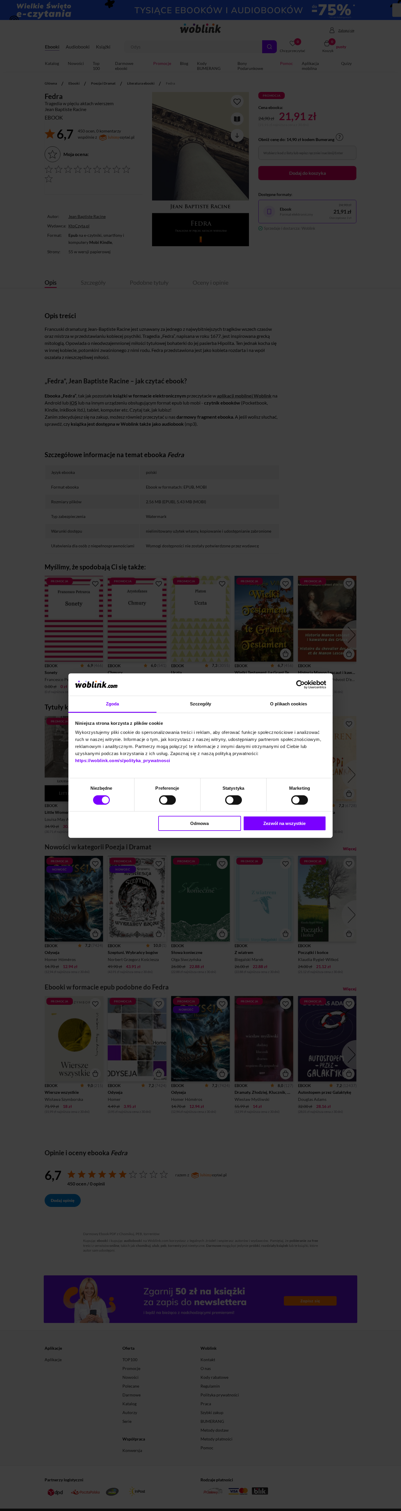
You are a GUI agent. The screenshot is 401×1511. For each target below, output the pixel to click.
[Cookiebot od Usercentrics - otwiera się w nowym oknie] (300, 684)
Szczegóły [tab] (200, 703)
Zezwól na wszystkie (284, 823)
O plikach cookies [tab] (288, 703)
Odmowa (199, 823)
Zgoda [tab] (112, 703)
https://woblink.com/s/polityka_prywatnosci (122, 760)
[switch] (167, 800)
